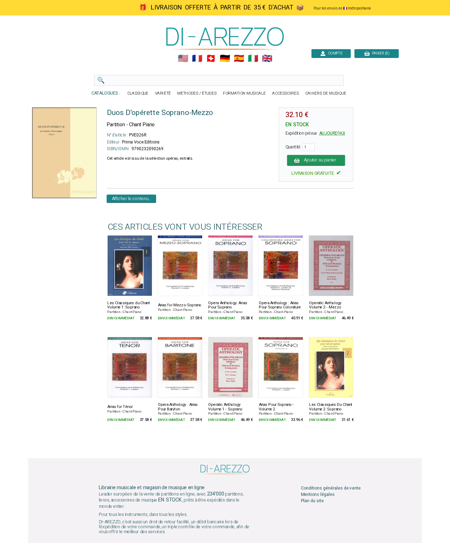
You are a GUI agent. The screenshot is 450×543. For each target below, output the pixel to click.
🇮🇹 (253, 58)
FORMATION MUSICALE (244, 93)
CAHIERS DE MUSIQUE (325, 93)
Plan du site (312, 501)
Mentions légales (318, 494)
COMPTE (334, 53)
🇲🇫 (197, 58)
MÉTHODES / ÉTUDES (197, 93)
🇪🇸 (239, 58)
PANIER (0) (379, 53)
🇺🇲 (183, 58)
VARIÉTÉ (163, 93)
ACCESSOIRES (285, 93)
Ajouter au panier (320, 160)
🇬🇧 (267, 58)
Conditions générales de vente (331, 488)
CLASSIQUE (137, 93)
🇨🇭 (211, 58)
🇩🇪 (225, 58)
